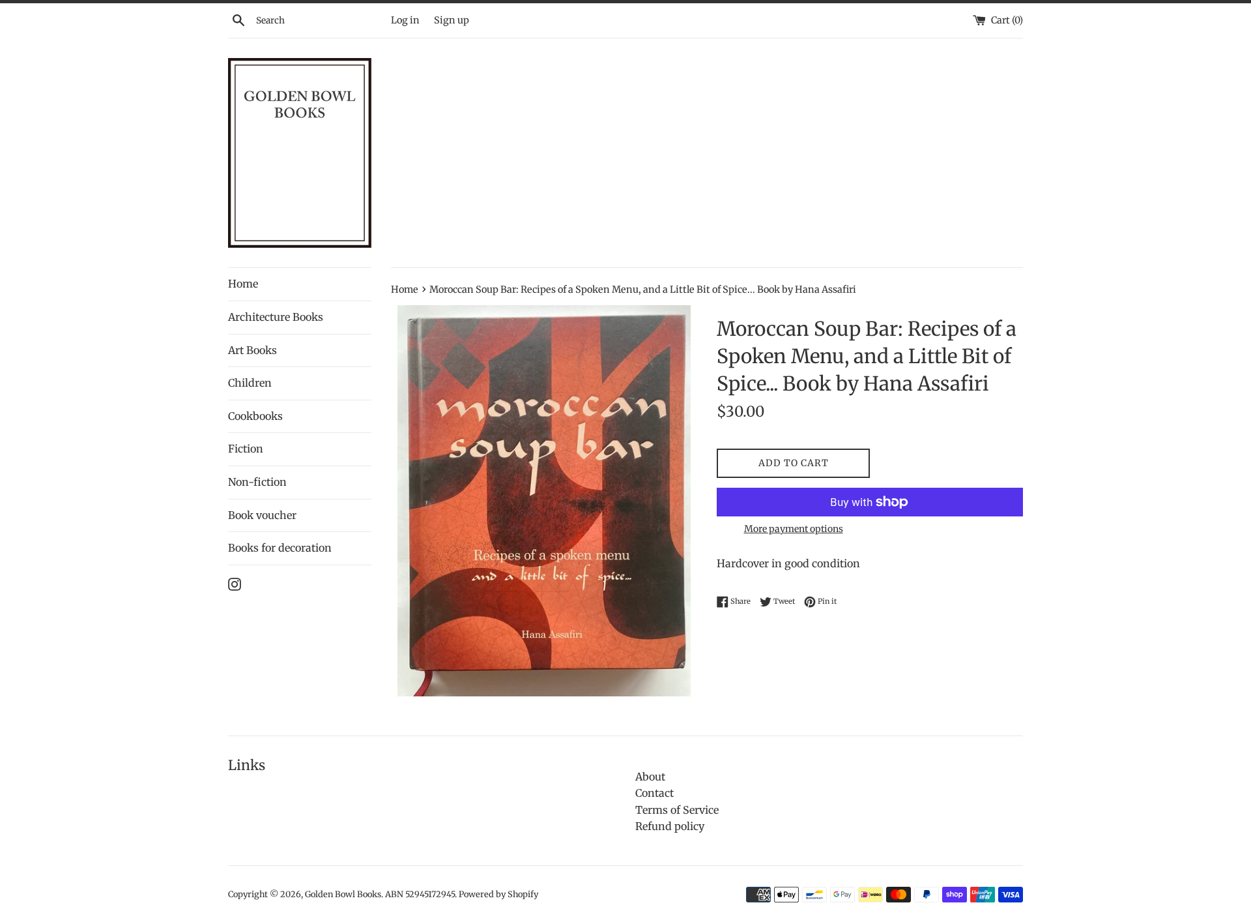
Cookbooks (255, 416)
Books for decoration (280, 547)
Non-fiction (257, 481)
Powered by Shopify (498, 894)
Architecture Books (275, 316)
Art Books (252, 350)
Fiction (245, 448)
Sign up (451, 20)
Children (250, 382)
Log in (405, 20)
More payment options (793, 529)
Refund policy (669, 826)
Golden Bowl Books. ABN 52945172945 (380, 894)
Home (243, 283)
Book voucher (262, 515)
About (650, 776)
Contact (654, 792)
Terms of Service (677, 809)
